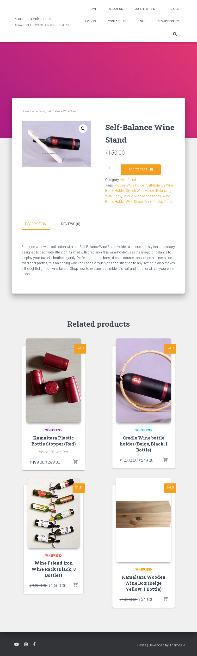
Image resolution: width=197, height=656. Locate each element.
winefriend (38, 111)
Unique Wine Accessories (142, 196)
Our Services (145, 9)
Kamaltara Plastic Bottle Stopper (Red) (53, 441)
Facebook (34, 644)
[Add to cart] (75, 462)
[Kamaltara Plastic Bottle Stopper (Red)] (53, 380)
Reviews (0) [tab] (70, 224)
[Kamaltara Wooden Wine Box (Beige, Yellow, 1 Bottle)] (143, 520)
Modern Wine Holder (129, 185)
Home (93, 9)
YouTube (16, 644)
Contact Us (116, 21)
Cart (141, 21)
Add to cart (138, 169)
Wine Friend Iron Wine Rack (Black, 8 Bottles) (53, 569)
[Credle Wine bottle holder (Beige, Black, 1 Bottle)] (143, 380)
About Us (116, 9)
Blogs (174, 9)
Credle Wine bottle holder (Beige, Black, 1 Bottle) (144, 444)
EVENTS (90, 21)
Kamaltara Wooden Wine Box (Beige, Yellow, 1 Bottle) (144, 583)
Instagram (26, 644)
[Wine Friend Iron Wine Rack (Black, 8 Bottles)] (53, 513)
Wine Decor (134, 202)
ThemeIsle (177, 645)
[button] (156, 9)
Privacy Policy (168, 21)
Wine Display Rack (158, 202)
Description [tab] (35, 224)
